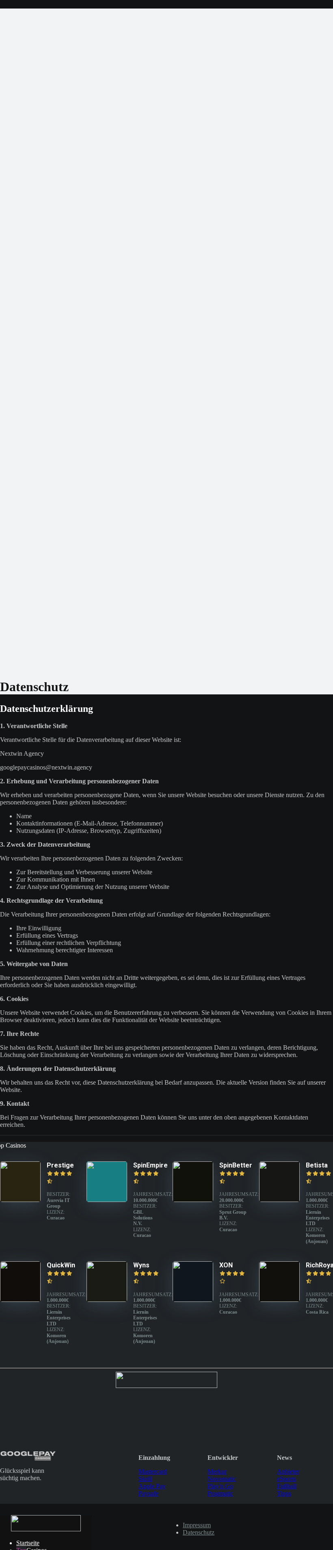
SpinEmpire (150, 1165)
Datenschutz (198, 1532)
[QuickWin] (20, 1299)
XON (226, 1265)
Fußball (286, 1486)
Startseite (27, 1542)
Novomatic (222, 1478)
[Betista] (279, 1199)
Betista (317, 1165)
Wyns (141, 1265)
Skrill (145, 1478)
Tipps (284, 1493)
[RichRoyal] (279, 1299)
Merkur (217, 1471)
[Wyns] (106, 1299)
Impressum (197, 1525)
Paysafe (148, 1493)
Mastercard (152, 1471)
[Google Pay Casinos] (46, 1529)
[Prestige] (20, 1199)
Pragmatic (220, 1493)
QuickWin (61, 1265)
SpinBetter (235, 1165)
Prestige (60, 1165)
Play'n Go (220, 1486)
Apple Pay (152, 1486)
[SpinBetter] (193, 1199)
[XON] (193, 1299)
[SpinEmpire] (106, 1199)
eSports (286, 1478)
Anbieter (288, 1471)
